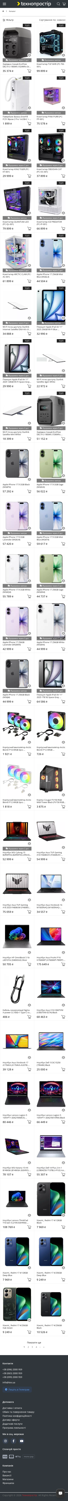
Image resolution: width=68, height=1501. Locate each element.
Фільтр (10, 19)
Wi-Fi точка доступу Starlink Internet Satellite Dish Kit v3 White (16, 328)
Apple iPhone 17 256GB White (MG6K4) (51, 643)
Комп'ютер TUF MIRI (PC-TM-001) (51, 65)
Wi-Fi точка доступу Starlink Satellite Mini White (16, 433)
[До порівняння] (29, 55)
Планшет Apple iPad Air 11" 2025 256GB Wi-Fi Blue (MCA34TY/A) (50, 328)
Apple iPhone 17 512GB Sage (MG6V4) (50, 485)
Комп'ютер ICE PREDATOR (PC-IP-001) (49, 223)
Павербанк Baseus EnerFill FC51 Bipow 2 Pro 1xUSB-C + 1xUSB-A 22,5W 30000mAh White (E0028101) (16, 117)
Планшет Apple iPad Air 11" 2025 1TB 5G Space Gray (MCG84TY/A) (50, 696)
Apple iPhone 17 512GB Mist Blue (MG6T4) (50, 538)
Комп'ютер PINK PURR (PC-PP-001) (50, 117)
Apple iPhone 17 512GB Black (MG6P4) (16, 485)
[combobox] (61, 19)
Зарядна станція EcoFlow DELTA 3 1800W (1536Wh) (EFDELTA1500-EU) (49, 433)
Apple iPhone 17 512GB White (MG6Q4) (17, 591)
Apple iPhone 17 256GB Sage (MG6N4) (50, 591)
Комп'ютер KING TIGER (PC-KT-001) (16, 170)
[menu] (4, 4)
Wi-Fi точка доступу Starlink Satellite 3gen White (50, 380)
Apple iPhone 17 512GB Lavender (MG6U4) (14, 538)
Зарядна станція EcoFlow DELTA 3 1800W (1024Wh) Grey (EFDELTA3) (17, 65)
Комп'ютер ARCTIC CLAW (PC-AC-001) (17, 275)
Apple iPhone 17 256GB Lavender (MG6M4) (14, 643)
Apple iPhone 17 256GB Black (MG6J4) (16, 696)
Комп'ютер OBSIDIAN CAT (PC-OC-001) (49, 170)
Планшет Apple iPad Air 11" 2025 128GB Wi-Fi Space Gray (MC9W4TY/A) (16, 380)
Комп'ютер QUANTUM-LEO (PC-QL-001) (16, 223)
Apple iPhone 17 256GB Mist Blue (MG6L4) (50, 275)
